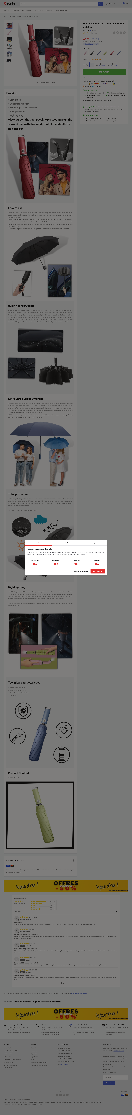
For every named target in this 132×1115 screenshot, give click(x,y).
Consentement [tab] (38, 543)
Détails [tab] (66, 543)
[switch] (35, 564)
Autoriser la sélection (80, 571)
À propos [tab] (94, 543)
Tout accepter (98, 571)
